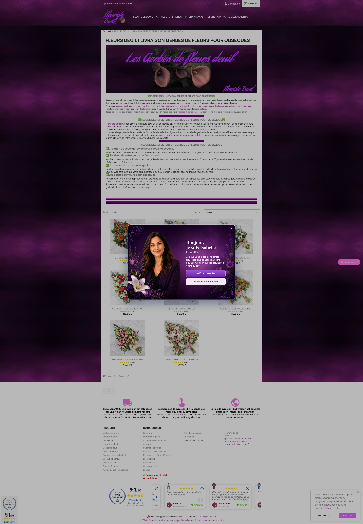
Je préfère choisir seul (206, 281)
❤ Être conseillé (206, 273)
